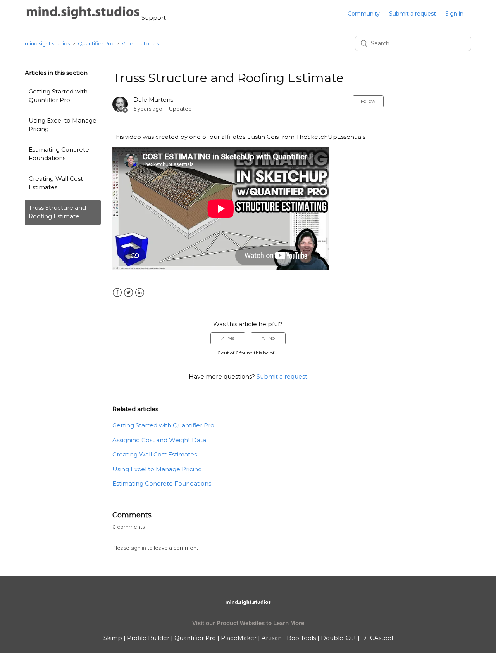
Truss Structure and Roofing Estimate (57, 212)
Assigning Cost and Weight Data (159, 440)
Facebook (117, 292)
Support (153, 17)
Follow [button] (368, 101)
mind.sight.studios (47, 43)
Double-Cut (338, 637)
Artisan (272, 637)
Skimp (112, 637)
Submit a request (412, 13)
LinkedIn (140, 292)
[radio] (227, 338)
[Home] (83, 17)
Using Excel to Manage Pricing (62, 125)
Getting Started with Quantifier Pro (58, 96)
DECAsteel (377, 637)
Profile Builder (148, 637)
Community (364, 13)
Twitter (128, 292)
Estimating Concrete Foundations (59, 154)
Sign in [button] (454, 13)
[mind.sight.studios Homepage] (248, 608)
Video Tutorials (140, 43)
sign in (138, 548)
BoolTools (301, 637)
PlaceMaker (239, 637)
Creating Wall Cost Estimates (56, 183)
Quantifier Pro (96, 43)
